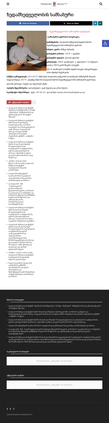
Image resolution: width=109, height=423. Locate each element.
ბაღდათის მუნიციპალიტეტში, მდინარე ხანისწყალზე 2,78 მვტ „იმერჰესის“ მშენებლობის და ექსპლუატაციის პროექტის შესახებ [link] (22, 112)
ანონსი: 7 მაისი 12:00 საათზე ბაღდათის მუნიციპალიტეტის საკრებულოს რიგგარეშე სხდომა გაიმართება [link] (21, 256)
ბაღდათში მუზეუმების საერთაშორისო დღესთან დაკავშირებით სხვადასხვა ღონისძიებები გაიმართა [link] (20, 176)
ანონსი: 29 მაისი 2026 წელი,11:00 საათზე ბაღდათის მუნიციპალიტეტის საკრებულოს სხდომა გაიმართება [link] (21, 165)
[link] (105, 43)
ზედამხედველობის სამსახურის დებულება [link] (68, 31)
